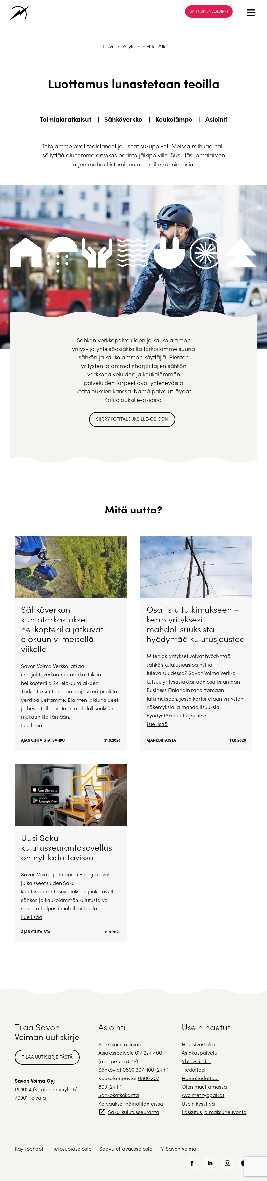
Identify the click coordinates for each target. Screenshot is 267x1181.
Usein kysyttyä (198, 1103)
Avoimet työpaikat (203, 1095)
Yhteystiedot (196, 1061)
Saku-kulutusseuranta (133, 1112)
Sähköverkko (123, 119)
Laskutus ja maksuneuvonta (214, 1112)
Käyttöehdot (29, 1148)
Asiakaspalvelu (199, 1052)
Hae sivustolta (198, 1044)
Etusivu (107, 46)
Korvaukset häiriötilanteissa (130, 1103)
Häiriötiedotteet (200, 1078)
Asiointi (216, 119)
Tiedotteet (194, 1069)
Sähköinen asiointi (209, 11)
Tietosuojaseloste (71, 1148)
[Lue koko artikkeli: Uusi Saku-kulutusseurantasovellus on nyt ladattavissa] (71, 853)
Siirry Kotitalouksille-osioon (132, 419)
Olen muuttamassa (204, 1086)
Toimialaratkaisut (65, 119)
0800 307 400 (138, 1069)
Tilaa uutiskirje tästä (47, 1057)
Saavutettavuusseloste (125, 1148)
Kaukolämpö (173, 119)
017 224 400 (148, 1052)
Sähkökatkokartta (118, 1095)
